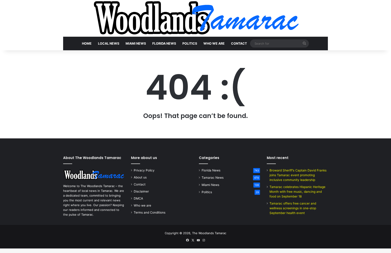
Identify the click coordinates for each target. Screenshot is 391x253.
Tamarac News (213, 177)
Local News (108, 43)
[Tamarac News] (195, 18)
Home (87, 43)
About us (140, 177)
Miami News (136, 43)
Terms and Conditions (149, 212)
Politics (189, 43)
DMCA (138, 198)
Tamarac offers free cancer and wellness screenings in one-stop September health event (292, 208)
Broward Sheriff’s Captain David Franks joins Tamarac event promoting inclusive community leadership (298, 175)
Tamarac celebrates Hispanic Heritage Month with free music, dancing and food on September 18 (297, 191)
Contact (239, 43)
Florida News (164, 43)
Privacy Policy (144, 170)
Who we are (214, 43)
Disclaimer (141, 191)
